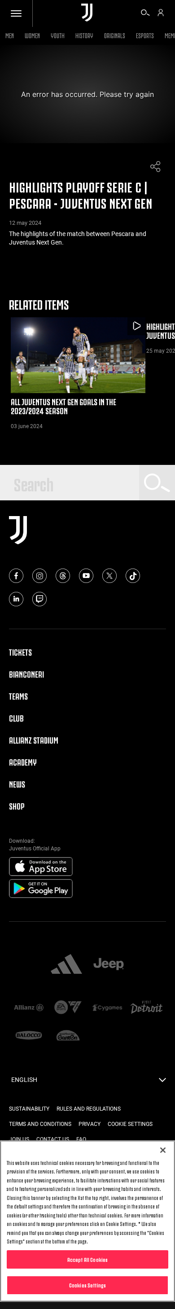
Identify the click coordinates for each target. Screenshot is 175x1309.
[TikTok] (133, 576)
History (84, 35)
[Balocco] (29, 1036)
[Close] (163, 1150)
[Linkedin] (16, 599)
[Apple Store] (41, 867)
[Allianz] (29, 1008)
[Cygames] (107, 1008)
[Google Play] (41, 889)
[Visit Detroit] (147, 1008)
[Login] (160, 14)
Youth (58, 35)
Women (32, 35)
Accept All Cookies (87, 1259)
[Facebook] (16, 576)
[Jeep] (108, 964)
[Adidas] (66, 964)
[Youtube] (86, 576)
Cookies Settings (87, 1284)
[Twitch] (39, 599)
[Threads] (63, 576)
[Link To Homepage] (86, 13)
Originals (114, 35)
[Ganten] (68, 1036)
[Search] (145, 14)
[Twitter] (109, 576)
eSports (145, 35)
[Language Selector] (162, 1082)
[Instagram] (39, 576)
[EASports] (68, 1008)
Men (9, 35)
